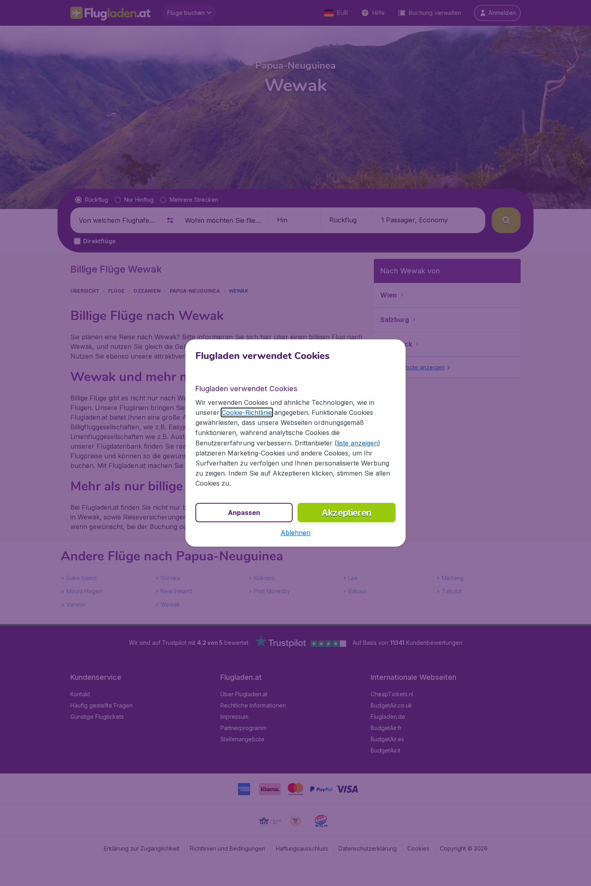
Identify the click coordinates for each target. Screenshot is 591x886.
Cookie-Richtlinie (247, 412)
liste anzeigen (357, 443)
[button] (295, 533)
